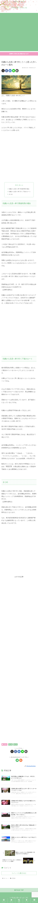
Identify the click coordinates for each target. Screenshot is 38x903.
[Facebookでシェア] (6, 70)
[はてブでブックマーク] (10, 70)
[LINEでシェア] (13, 70)
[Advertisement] (19, 32)
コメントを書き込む (19, 873)
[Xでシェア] (3, 70)
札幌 (11, 744)
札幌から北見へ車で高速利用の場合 (19, 189)
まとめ (11, 194)
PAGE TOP (20, 890)
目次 (16, 185)
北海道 (5, 744)
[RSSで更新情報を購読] (20, 760)
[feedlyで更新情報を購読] (17, 760)
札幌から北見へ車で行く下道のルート (20, 191)
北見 (16, 744)
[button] (17, 70)
